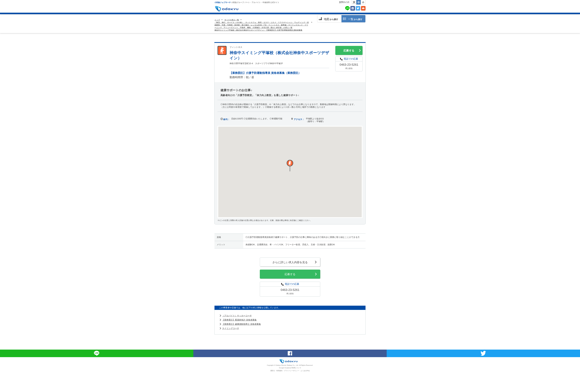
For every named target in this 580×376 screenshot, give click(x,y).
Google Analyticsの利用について (290, 368)
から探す (331, 19)
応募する (348, 50)
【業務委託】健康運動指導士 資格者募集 (241, 324)
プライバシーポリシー (291, 370)
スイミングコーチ (230, 328)
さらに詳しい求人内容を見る (290, 262)
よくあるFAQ (305, 370)
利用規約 (279, 370)
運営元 (272, 370)
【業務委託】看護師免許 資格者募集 (239, 320)
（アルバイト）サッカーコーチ (237, 315)
